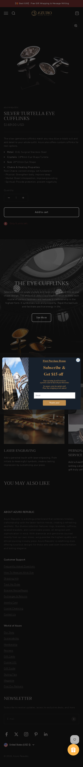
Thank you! (54, 403)
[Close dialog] (78, 360)
